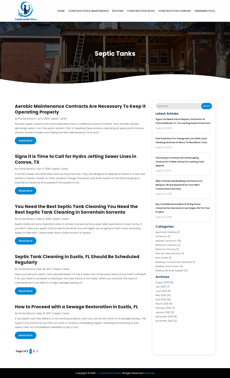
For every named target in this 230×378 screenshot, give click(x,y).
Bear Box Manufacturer (168, 253)
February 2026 (163, 308)
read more (25, 140)
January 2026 (163, 312)
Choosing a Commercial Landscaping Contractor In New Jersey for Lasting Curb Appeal (180, 161)
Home (61, 11)
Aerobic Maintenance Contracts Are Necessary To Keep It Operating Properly (80, 109)
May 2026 (161, 295)
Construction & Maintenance (88, 11)
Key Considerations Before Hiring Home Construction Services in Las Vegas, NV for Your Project (183, 208)
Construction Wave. (109, 373)
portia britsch (26, 118)
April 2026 (161, 299)
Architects (161, 236)
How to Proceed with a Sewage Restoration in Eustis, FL (76, 307)
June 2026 (161, 291)
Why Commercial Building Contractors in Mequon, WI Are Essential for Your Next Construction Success (179, 184)
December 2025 (164, 316)
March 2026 (162, 303)
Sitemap (150, 373)
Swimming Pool (204, 11)
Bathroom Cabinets (166, 245)
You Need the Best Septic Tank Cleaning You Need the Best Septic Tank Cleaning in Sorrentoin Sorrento (76, 209)
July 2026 (161, 286)
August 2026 (162, 282)
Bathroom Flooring (166, 249)
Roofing (118, 11)
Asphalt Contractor (166, 240)
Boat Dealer (162, 257)
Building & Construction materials (174, 262)
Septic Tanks (59, 118)
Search (206, 106)
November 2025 (164, 320)
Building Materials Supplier (170, 270)
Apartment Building (166, 232)
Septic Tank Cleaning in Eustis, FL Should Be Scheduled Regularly (77, 259)
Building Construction (167, 266)
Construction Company (174, 11)
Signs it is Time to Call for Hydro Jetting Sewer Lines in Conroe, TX (75, 159)
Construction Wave (141, 11)
